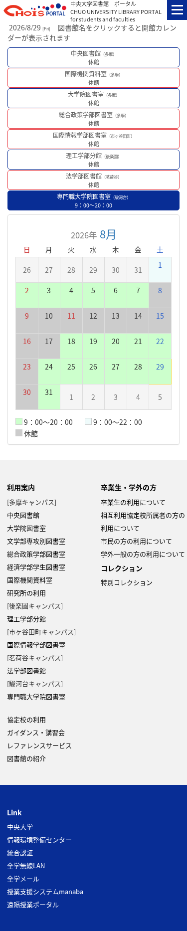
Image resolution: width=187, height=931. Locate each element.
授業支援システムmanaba (45, 891)
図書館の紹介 (26, 758)
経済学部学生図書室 (36, 566)
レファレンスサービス (39, 745)
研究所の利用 (26, 592)
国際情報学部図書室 (94, 139)
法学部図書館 (94, 180)
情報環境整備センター (39, 839)
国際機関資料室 (94, 77)
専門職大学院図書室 (94, 200)
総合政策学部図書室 (94, 118)
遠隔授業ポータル (33, 904)
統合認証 (20, 852)
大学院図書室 (94, 98)
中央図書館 (94, 57)
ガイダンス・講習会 (36, 732)
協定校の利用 (26, 719)
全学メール (23, 878)
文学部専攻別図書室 (36, 541)
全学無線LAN (26, 865)
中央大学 (20, 826)
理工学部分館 (94, 159)
